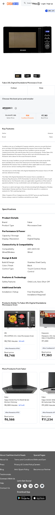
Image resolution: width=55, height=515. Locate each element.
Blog (2, 469)
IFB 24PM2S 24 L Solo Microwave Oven (19, 336)
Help (34, 3)
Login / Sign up (47, 4)
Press (2, 464)
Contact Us (5, 488)
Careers (37, 464)
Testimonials (5, 474)
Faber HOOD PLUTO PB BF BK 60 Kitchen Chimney (16, 401)
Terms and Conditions (23, 459)
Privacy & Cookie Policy (24, 464)
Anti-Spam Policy (21, 469)
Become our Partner (42, 469)
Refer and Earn (40, 459)
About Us (4, 459)
